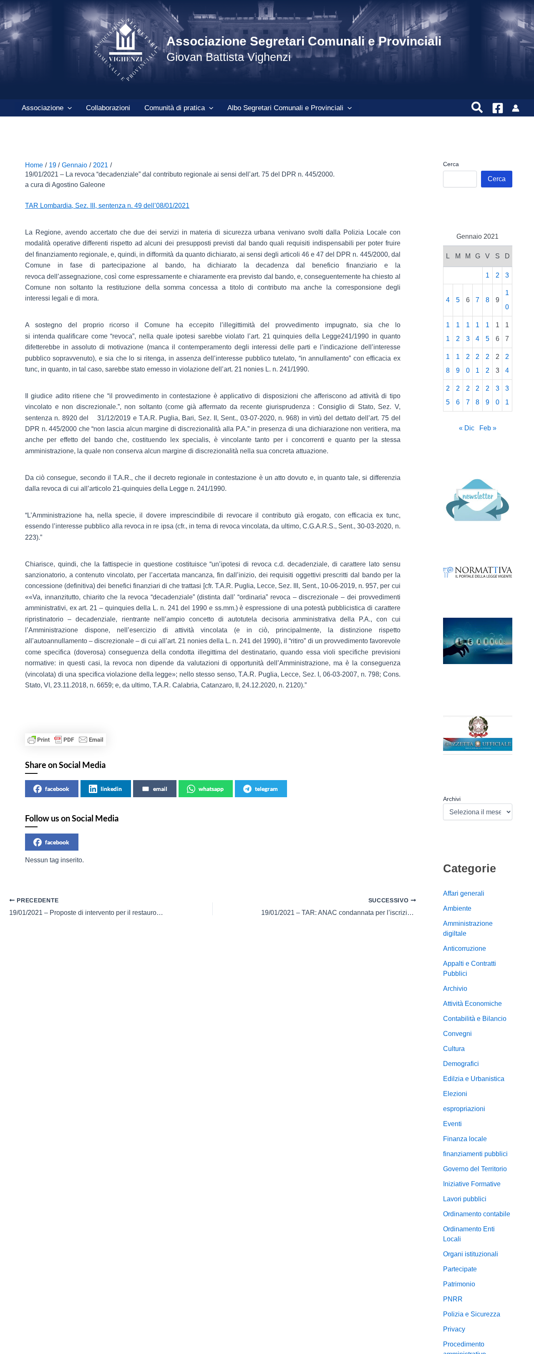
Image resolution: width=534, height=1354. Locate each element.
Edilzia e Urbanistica (473, 1079)
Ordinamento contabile (476, 1214)
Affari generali (463, 893)
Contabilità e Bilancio (474, 1019)
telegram (266, 788)
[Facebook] (498, 108)
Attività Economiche (472, 1004)
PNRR (453, 1299)
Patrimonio (459, 1284)
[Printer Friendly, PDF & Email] (65, 739)
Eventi (452, 1124)
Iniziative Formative (472, 1184)
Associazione (42, 108)
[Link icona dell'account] (515, 108)
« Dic (466, 428)
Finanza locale (465, 1139)
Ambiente (457, 908)
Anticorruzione (464, 948)
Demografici (461, 1064)
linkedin (111, 788)
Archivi (452, 799)
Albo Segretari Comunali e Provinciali (285, 108)
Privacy (454, 1329)
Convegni (457, 1034)
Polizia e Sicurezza (471, 1314)
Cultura (454, 1049)
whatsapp (211, 788)
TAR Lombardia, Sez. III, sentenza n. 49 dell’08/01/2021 (107, 205)
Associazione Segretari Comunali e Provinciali (303, 41)
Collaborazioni (108, 108)
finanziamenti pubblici (475, 1154)
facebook (57, 788)
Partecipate (460, 1269)
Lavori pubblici (464, 1199)
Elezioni (455, 1094)
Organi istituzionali (470, 1254)
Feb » (487, 428)
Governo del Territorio (475, 1169)
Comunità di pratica (174, 108)
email (160, 788)
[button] (67, 108)
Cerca (451, 164)
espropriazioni (464, 1109)
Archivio (455, 989)
